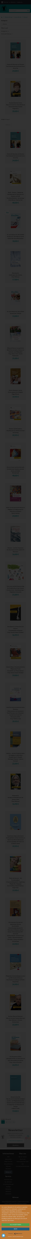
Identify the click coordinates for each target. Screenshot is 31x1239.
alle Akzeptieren (15, 1224)
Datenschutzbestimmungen (18, 1236)
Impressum (10, 1236)
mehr (15, 1229)
